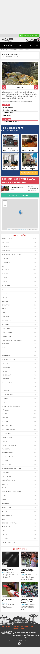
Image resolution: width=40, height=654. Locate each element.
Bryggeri (5, 297)
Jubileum (5, 363)
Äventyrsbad (6, 250)
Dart (3, 313)
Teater (4, 511)
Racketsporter (7, 453)
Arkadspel (5, 243)
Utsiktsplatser (7, 535)
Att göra (8, 45)
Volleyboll (6, 538)
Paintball (5, 441)
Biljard (4, 278)
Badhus (4, 266)
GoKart (4, 348)
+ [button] (5, 202)
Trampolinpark (7, 515)
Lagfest (4, 387)
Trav (3, 519)
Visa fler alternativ (27, 173)
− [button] (5, 205)
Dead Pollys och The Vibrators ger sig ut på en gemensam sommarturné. (8, 575)
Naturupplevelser (8, 429)
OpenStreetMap (22, 229)
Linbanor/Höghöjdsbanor (11, 406)
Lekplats (5, 402)
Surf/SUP (5, 496)
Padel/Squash (7, 437)
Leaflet (9, 229)
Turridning (6, 527)
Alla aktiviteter (9, 543)
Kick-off (5, 371)
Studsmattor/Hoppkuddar (11, 492)
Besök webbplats (11, 110)
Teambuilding (6, 507)
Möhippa (5, 418)
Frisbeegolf (6, 344)
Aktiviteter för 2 (8, 239)
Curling (5, 301)
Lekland (5, 398)
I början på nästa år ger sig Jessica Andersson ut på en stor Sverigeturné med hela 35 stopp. (28, 577)
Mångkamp (5, 410)
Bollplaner (6, 285)
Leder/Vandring (7, 394)
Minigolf (5, 414)
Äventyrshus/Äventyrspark (11, 254)
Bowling (5, 293)
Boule (4, 289)
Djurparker (6, 317)
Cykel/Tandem (7, 305)
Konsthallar (6, 375)
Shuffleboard (7, 464)
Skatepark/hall (7, 476)
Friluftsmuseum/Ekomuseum (12, 340)
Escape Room (6, 320)
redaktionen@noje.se (24, 641)
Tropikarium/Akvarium (9, 523)
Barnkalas (5, 270)
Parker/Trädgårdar (9, 445)
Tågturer (5, 503)
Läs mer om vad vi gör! (31, 636)
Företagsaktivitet (8, 332)
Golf (3, 352)
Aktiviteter (13, 50)
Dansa (4, 309)
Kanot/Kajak (6, 367)
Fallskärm (5, 324)
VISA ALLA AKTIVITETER (19, 195)
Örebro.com (4, 50)
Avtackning (6, 262)
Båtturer (5, 274)
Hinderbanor (6, 355)
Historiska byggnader (9, 359)
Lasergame (5, 390)
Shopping (5, 461)
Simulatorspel (7, 472)
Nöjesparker (6, 433)
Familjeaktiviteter (8, 328)
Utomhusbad (6, 531)
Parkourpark (6, 449)
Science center (7, 457)
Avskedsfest (6, 258)
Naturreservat (7, 426)
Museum (5, 422)
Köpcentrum (6, 379)
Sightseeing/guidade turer (11, 468)
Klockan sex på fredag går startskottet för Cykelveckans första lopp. (28, 607)
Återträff (5, 246)
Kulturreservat (7, 383)
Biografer (5, 282)
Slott (4, 488)
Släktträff (5, 484)
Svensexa (5, 500)
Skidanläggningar (8, 480)
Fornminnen (6, 336)
